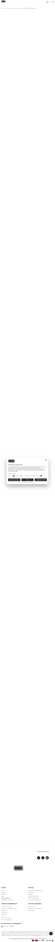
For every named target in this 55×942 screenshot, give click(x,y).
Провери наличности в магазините (39, 83)
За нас (2, 890)
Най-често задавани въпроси (35, 890)
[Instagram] (42, 857)
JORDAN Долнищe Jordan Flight (28, 418)
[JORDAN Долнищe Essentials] (27, 215)
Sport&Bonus (31, 906)
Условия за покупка (6, 918)
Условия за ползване (6, 906)
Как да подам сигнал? (33, 898)
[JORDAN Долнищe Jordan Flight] (27, 392)
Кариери (3, 892)
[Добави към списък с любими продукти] (50, 180)
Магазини (3, 894)
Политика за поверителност (9, 908)
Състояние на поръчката (34, 900)
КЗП (2, 916)
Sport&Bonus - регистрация (35, 908)
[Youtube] (47, 857)
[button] (30, 52)
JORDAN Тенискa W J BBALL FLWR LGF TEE (27, 599)
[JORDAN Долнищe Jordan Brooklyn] (27, 333)
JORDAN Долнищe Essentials (27, 241)
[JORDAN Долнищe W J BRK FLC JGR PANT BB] (27, 156)
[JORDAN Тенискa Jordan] (27, 751)
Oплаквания (4, 912)
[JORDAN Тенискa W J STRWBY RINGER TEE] (27, 515)
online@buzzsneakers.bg (7, 900)
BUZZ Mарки (31, 910)
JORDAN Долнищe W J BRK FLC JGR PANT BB (27, 182)
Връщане (30, 894)
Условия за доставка (33, 896)
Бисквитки (4, 910)
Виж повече (27, 11)
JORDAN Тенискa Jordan (27, 776)
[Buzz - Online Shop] (3, 1)
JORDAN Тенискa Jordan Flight (27, 717)
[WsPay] (46, 940)
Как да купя (31, 892)
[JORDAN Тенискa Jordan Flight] (27, 692)
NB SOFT (33, 938)
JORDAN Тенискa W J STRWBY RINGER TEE (27, 540)
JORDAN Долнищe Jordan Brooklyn (27, 359)
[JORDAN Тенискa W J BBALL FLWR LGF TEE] (27, 574)
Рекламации (4, 914)
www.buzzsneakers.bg (17, 938)
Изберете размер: (33, 32)
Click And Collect (27, 9)
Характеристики (34, 79)
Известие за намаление (48, 21)
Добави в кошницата (38, 47)
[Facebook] (38, 857)
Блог (2, 896)
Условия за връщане (6, 919)
